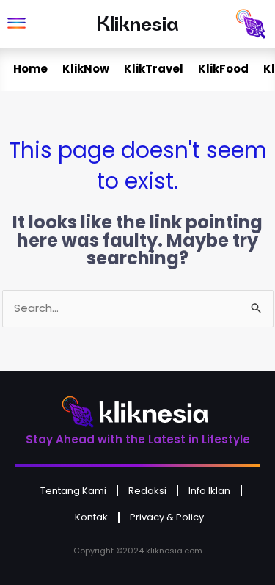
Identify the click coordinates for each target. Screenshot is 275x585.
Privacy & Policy (167, 517)
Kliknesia (137, 23)
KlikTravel (153, 68)
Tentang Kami (73, 491)
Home (30, 68)
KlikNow (85, 68)
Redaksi (147, 491)
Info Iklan (209, 491)
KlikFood (223, 68)
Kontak (91, 517)
